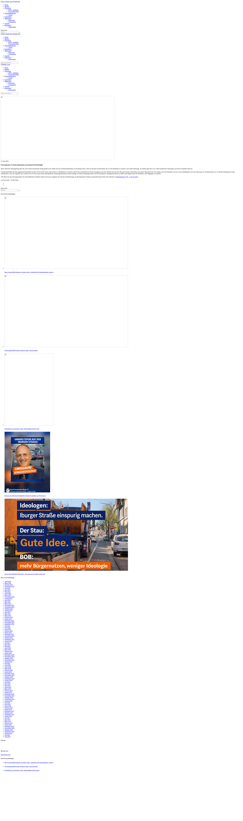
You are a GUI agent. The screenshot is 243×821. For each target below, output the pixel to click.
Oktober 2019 (9, 677)
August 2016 (8, 733)
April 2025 (8, 593)
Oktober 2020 (9, 658)
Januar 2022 (8, 632)
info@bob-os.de (5, 754)
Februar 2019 (9, 690)
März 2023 (8, 615)
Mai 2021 (7, 646)
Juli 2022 (7, 626)
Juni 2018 (7, 704)
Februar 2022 (9, 631)
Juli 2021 (7, 643)
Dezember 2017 (9, 711)
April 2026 (8, 581)
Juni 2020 (7, 665)
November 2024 (9, 597)
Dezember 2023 (9, 605)
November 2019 (9, 675)
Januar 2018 (8, 709)
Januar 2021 (8, 653)
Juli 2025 (7, 588)
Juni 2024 (7, 600)
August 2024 (8, 598)
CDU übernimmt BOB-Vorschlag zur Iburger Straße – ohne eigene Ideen (21, 350)
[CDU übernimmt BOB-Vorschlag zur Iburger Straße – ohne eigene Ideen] (66, 346)
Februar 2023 (9, 617)
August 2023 (8, 610)
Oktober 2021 (9, 638)
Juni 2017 (7, 719)
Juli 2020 (7, 663)
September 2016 (9, 731)
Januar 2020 (8, 672)
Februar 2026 (9, 585)
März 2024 (8, 603)
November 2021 (9, 636)
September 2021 (9, 639)
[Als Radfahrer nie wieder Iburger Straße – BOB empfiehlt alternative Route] (29, 425)
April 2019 (8, 687)
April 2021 (8, 648)
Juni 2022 (7, 627)
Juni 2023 (7, 612)
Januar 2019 (8, 692)
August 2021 (8, 641)
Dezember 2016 (9, 726)
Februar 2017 (9, 723)
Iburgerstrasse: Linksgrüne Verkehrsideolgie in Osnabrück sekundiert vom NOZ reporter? (25, 495)
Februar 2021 (9, 651)
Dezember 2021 (9, 634)
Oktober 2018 (9, 697)
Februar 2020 (9, 670)
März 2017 (8, 721)
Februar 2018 (9, 707)
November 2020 (9, 656)
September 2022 (9, 624)
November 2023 (9, 607)
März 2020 (8, 668)
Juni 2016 (7, 736)
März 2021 (8, 649)
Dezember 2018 (9, 694)
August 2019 (8, 680)
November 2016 (9, 728)
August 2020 (8, 661)
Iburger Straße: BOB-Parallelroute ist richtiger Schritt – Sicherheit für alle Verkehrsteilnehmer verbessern (29, 272)
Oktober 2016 (9, 730)
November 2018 (9, 696)
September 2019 (9, 678)
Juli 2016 (7, 735)
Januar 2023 (8, 619)
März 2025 (8, 595)
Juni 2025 (7, 590)
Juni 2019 (7, 684)
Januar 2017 (8, 725)
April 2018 (8, 706)
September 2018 (9, 699)
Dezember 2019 (9, 673)
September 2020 (9, 660)
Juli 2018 (7, 702)
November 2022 (9, 622)
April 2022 (8, 629)
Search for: (4, 30)
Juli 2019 (7, 682)
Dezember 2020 (9, 655)
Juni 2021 (7, 644)
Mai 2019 (7, 685)
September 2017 (9, 714)
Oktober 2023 (9, 608)
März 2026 (8, 583)
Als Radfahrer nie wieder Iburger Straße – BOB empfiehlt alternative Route (22, 428)
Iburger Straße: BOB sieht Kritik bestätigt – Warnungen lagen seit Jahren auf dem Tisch (25, 574)
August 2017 (8, 716)
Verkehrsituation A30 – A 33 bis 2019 (126, 177)
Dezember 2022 (9, 620)
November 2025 (9, 586)
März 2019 (8, 689)
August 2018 (8, 701)
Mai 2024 (7, 602)
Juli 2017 (7, 718)
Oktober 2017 (9, 713)
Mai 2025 (7, 591)
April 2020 (8, 667)
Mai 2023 (7, 614)
